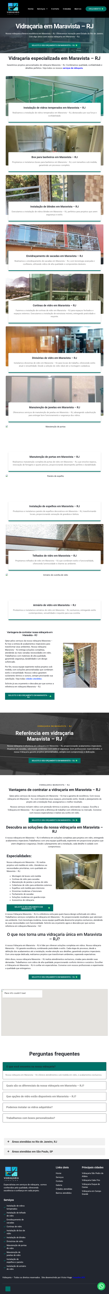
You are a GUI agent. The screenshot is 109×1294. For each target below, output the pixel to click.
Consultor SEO (78, 1277)
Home (30, 9)
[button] (96, 8)
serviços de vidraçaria (73, 68)
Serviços (41, 9)
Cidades (67, 9)
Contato (55, 9)
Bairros (78, 9)
